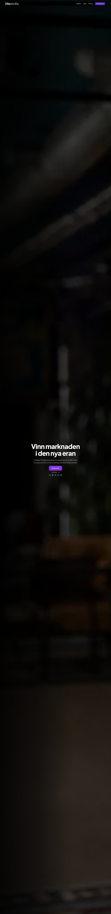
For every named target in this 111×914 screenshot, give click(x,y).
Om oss (91, 3)
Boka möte (55, 468)
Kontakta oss (100, 3)
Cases (84, 3)
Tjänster (78, 3)
